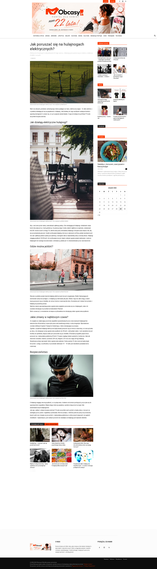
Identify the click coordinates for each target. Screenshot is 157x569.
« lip (99, 215)
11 (104, 202)
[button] (155, 36)
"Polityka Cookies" (87, 564)
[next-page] (34, 470)
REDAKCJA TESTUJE (96, 36)
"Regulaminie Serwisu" (77, 566)
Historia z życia (38, 36)
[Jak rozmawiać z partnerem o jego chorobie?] (120, 69)
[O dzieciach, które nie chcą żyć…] (120, 52)
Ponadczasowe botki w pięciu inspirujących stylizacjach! (119, 118)
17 (99, 205)
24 (99, 209)
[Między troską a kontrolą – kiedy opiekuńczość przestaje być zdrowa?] (40, 455)
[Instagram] (122, 1)
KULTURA (86, 36)
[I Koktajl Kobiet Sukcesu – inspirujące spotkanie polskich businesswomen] (104, 52)
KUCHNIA (74, 36)
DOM (105, 36)
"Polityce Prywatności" (89, 566)
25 (104, 209)
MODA (80, 36)
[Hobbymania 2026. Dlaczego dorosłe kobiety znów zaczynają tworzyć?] (83, 435)
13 (112, 202)
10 (99, 202)
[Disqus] (61, 500)
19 (108, 205)
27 (112, 209)
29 (120, 209)
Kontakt (125, 559)
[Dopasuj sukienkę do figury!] (120, 93)
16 (124, 202)
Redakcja (106, 559)
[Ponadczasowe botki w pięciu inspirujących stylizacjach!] (120, 110)
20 (112, 205)
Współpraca (119, 559)
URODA (47, 36)
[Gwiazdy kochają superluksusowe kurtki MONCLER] (104, 93)
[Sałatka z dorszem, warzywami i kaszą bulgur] (112, 151)
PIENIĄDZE (111, 36)
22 (120, 205)
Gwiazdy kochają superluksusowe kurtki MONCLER (104, 101)
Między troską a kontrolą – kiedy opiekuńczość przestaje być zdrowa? (39, 465)
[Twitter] (125, 1)
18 (104, 205)
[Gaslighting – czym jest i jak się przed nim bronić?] (40, 435)
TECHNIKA (119, 36)
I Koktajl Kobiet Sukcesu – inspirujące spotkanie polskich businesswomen (104, 59)
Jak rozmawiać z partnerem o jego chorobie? (118, 76)
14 (116, 202)
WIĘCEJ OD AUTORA (51, 424)
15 (120, 202)
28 (116, 209)
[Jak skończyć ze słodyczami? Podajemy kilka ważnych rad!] (62, 455)
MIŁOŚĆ (67, 36)
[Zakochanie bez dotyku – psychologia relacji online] (62, 435)
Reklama (112, 559)
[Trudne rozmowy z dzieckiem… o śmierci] (104, 69)
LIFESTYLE (61, 36)
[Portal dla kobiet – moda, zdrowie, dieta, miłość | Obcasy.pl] (78, 18)
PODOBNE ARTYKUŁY (37, 424)
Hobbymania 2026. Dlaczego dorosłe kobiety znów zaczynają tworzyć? (82, 445)
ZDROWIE (54, 36)
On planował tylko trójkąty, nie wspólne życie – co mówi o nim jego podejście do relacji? (83, 465)
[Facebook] (119, 1)
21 (116, 205)
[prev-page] (31, 470)
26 (108, 209)
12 (108, 202)
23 (124, 205)
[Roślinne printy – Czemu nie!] (104, 110)
